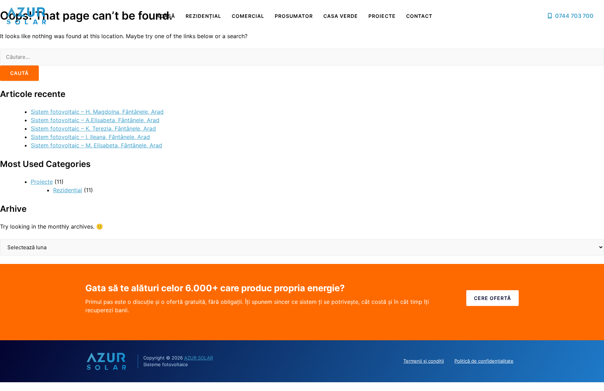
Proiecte (382, 16)
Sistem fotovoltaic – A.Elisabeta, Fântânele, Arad (95, 120)
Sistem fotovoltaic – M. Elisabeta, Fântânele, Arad (96, 145)
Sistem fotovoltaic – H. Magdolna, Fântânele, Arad (97, 111)
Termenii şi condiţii (423, 361)
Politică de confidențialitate (483, 361)
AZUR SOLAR (198, 358)
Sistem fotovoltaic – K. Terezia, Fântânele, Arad (93, 128)
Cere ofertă (492, 298)
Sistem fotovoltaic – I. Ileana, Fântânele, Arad (90, 136)
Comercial (248, 16)
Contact (419, 16)
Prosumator (294, 16)
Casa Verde (340, 16)
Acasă (165, 16)
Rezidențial (203, 16)
